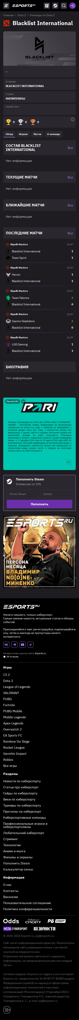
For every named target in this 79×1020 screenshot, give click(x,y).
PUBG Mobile (12, 711)
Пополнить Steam (16, 863)
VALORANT (11, 692)
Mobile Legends (14, 717)
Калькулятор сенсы (18, 869)
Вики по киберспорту (19, 799)
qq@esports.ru (44, 936)
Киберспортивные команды (24, 817)
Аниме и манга (14, 851)
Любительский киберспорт (23, 832)
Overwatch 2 (12, 729)
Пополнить (39, 504)
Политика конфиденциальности (27, 909)
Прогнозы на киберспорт (22, 811)
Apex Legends (13, 723)
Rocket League (14, 747)
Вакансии (10, 896)
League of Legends (16, 686)
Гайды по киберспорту (20, 793)
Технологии (12, 845)
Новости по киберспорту (22, 781)
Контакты (10, 890)
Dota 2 (22, 15)
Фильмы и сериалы (18, 857)
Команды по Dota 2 (42, 15)
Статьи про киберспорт (21, 787)
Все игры (10, 765)
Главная (8, 15)
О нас (7, 884)
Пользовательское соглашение (27, 902)
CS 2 (6, 674)
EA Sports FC (12, 735)
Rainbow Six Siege (16, 741)
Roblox (8, 759)
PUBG (7, 699)
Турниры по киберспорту (22, 805)
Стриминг (10, 839)
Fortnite (9, 705)
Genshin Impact (15, 753)
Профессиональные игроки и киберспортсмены (25, 825)
